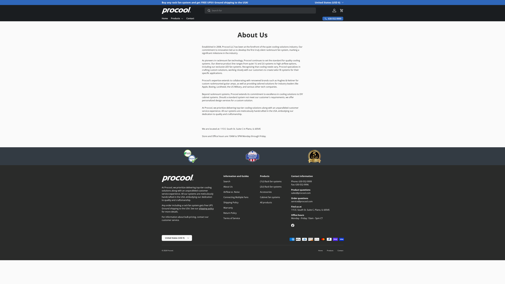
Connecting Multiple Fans (235, 197)
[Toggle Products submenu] (182, 18)
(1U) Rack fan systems (271, 181)
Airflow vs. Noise (231, 192)
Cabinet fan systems (270, 197)
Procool (170, 250)
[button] (342, 10)
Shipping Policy (230, 202)
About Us (228, 186)
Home (165, 18)
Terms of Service (231, 218)
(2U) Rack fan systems (271, 186)
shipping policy (206, 208)
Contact (190, 18)
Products (175, 18)
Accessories (266, 192)
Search (226, 181)
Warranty (228, 207)
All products (266, 202)
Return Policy (230, 213)
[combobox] (260, 10)
